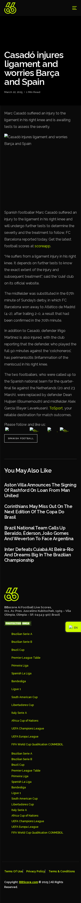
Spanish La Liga (21, 673)
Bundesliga (18, 681)
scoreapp (42, 246)
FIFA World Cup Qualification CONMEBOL (37, 744)
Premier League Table (25, 657)
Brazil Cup (17, 649)
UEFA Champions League (27, 728)
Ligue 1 (16, 689)
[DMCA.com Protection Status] (17, 624)
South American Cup (24, 697)
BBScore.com (28, 882)
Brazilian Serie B (21, 641)
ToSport (56, 408)
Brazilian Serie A (21, 634)
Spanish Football (21, 438)
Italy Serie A (19, 712)
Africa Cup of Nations (24, 720)
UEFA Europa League (24, 736)
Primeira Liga (19, 665)
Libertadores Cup (22, 705)
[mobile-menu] (71, 8)
